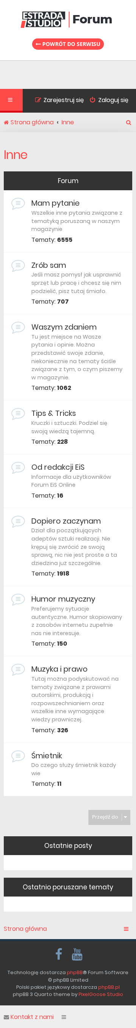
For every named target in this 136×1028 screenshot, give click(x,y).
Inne (15, 154)
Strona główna (25, 929)
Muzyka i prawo (59, 669)
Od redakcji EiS (58, 467)
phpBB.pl (109, 987)
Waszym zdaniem (64, 327)
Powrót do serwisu (70, 43)
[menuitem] (106, 101)
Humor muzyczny (63, 599)
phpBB (75, 972)
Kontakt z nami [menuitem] (32, 1017)
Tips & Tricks (53, 413)
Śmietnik (46, 755)
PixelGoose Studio (101, 994)
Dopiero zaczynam (66, 521)
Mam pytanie (55, 203)
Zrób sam (48, 265)
